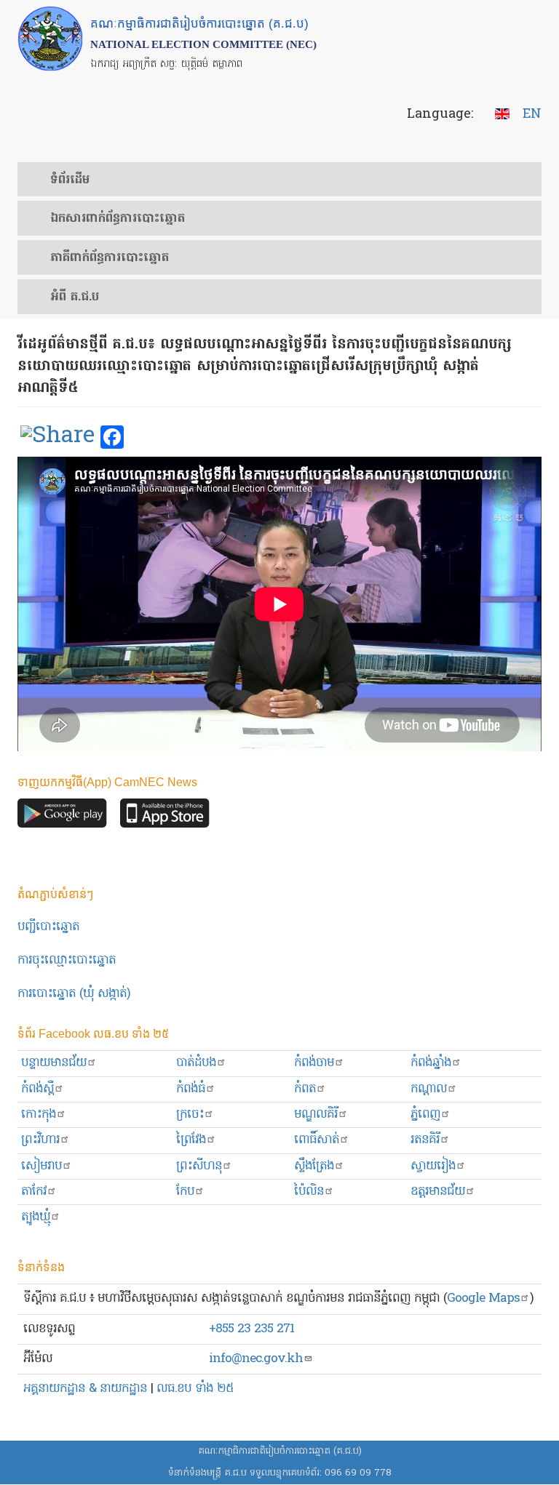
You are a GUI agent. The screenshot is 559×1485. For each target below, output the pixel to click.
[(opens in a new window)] (57, 437)
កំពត (305, 1089)
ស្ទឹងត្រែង (314, 1166)
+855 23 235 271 (251, 1329)
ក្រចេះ (190, 1114)
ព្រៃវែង (191, 1140)
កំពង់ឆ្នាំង (431, 1063)
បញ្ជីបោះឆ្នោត (48, 927)
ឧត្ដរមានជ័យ (438, 1191)
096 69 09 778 (358, 1473)
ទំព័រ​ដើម (70, 180)
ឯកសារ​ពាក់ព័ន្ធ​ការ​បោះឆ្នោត (117, 218)
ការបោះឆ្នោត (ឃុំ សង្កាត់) (73, 994)
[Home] (50, 38)
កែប (185, 1191)
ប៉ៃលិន (309, 1191)
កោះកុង (38, 1114)
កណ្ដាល (429, 1089)
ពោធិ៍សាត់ (316, 1140)
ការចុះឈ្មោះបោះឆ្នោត (66, 960)
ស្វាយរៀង (433, 1166)
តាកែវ (34, 1191)
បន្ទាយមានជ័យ (54, 1063)
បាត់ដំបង (196, 1063)
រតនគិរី (425, 1140)
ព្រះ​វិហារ (40, 1140)
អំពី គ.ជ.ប (74, 297)
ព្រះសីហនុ (199, 1166)
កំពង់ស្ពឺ (37, 1089)
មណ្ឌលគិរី (316, 1114)
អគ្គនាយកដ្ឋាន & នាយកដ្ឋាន (85, 1389)
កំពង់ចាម (314, 1063)
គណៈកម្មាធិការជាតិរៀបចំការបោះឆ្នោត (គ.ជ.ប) (280, 1451)
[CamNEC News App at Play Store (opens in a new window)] (62, 817)
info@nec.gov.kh (256, 1359)
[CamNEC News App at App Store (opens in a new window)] (165, 817)
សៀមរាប (41, 1166)
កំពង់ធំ (190, 1089)
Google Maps (483, 1298)
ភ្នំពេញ (425, 1114)
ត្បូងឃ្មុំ (35, 1217)
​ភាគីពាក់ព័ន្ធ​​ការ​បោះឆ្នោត (109, 258)
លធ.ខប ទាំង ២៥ (195, 1389)
